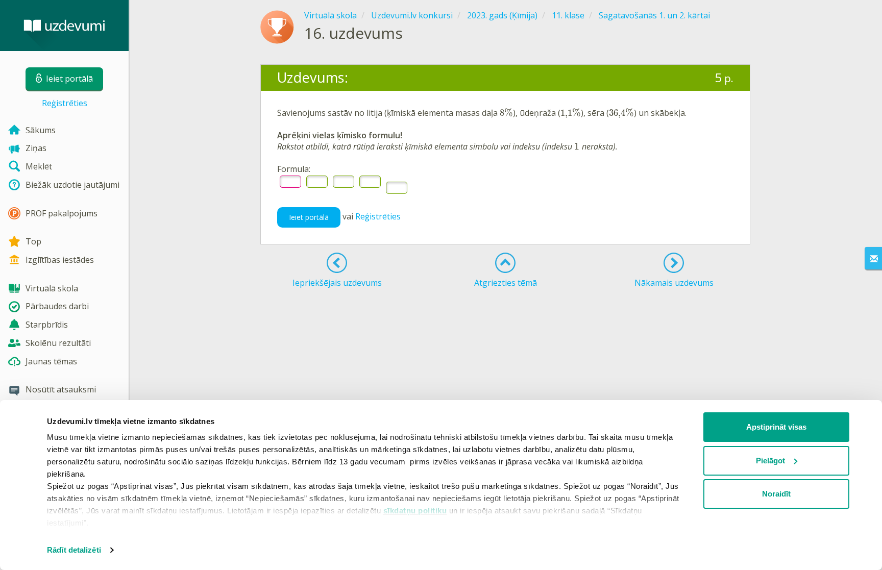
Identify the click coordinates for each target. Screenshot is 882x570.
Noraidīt (776, 493)
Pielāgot (770, 460)
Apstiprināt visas (776, 427)
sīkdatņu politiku (415, 510)
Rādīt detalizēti (74, 550)
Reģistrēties (64, 103)
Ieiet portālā (309, 217)
